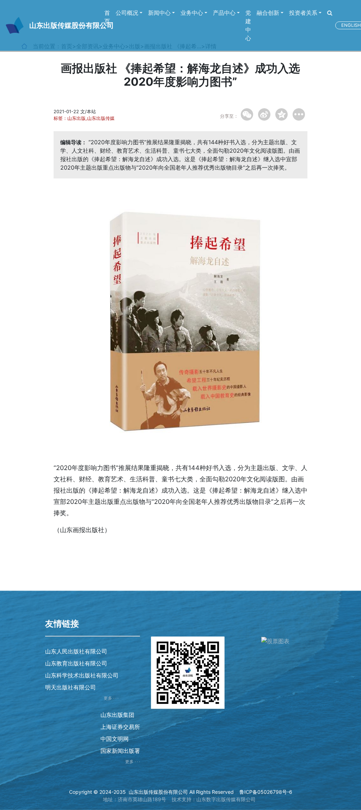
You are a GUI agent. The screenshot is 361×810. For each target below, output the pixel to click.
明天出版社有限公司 (70, 687)
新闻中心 (159, 12)
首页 (107, 17)
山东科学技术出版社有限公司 (81, 675)
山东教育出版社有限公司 (76, 663)
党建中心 (248, 25)
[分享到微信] (247, 114)
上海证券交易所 (120, 726)
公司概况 (127, 12)
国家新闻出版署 (120, 750)
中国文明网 (114, 738)
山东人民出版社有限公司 (76, 651)
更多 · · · (111, 698)
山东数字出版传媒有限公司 (226, 799)
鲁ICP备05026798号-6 (265, 792)
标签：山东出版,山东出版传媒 (84, 118)
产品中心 (224, 12)
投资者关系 (303, 12)
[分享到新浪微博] (264, 114)
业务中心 (191, 12)
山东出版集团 (117, 714)
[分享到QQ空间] (281, 114)
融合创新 (268, 12)
